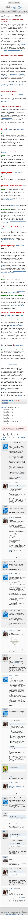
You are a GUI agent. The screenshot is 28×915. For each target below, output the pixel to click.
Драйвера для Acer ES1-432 (8, 411)
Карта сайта (13, 914)
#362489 (10, 506)
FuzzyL (5, 813)
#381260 (10, 782)
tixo (5, 764)
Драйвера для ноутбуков (6, 123)
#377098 (10, 482)
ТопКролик (5, 675)
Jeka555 (5, 562)
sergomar (5, 857)
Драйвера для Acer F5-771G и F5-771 (10, 421)
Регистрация (16, 2)
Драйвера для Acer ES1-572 (8, 414)
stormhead (5, 709)
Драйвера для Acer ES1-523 (15, 786)
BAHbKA (5, 573)
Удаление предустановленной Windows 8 (15, 75)
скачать (21, 94)
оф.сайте (11, 787)
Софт (20, 11)
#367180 (10, 720)
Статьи (8, 11)
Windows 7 (20, 477)
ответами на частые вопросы (14, 120)
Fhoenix (5, 506)
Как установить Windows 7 (17, 82)
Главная (3, 11)
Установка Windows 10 (15, 85)
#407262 (10, 610)
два (22, 897)
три (13, 898)
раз (19, 897)
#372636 (10, 709)
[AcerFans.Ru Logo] (14, 7)
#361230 (10, 442)
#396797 (10, 830)
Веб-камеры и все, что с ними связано (15, 359)
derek (5, 798)
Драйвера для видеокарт (9, 199)
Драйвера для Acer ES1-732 (8, 415)
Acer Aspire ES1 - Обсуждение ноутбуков (13, 50)
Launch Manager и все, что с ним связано (10, 389)
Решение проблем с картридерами (16, 286)
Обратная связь (20, 914)
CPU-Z (10, 550)
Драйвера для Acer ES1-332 (8, 409)
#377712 (10, 797)
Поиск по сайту (8, 914)
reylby (5, 482)
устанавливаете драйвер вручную (8, 239)
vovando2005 (5, 443)
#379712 (10, 857)
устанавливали (16, 662)
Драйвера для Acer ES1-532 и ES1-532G (11, 423)
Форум (25, 11)
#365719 (10, 654)
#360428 (10, 675)
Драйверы (19, 395)
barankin (5, 831)
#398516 (10, 630)
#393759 (10, 517)
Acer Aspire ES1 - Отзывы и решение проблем (13, 438)
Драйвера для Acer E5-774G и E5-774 (10, 420)
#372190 (10, 812)
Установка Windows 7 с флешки (8, 84)
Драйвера (14, 11)
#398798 (10, 561)
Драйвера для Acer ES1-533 (8, 417)
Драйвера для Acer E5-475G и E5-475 (10, 418)
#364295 (10, 868)
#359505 (10, 764)
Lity (5, 611)
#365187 (10, 573)
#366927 (10, 888)
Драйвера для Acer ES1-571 (8, 412)
